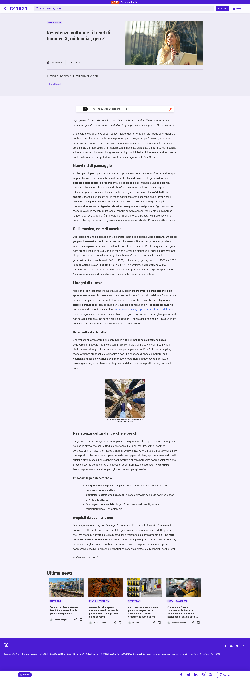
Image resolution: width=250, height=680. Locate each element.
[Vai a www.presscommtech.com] (170, 109)
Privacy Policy (193, 654)
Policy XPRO (215, 654)
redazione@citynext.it (179, 654)
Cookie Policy (205, 654)
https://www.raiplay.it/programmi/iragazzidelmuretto (145, 309)
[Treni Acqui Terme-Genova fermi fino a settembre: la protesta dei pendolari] (66, 587)
